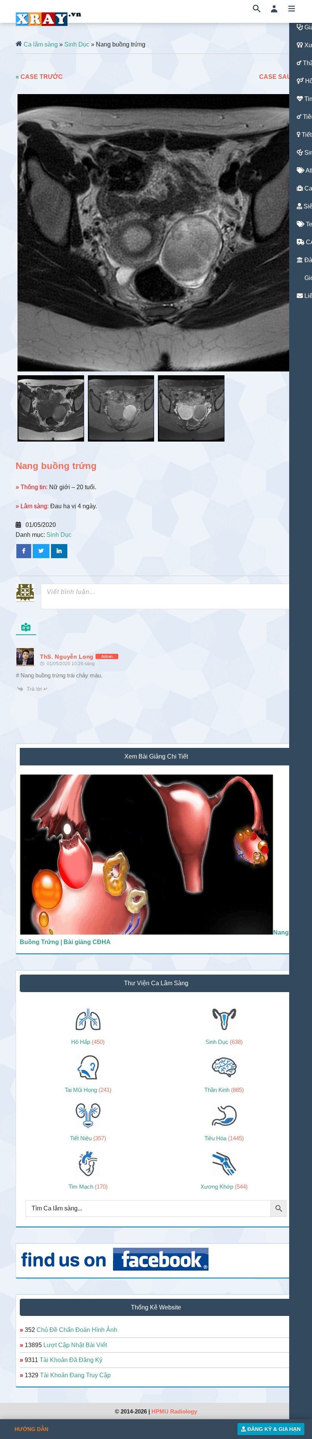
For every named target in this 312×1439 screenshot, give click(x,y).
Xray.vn (49, 19)
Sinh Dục (76, 44)
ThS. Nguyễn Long (67, 656)
